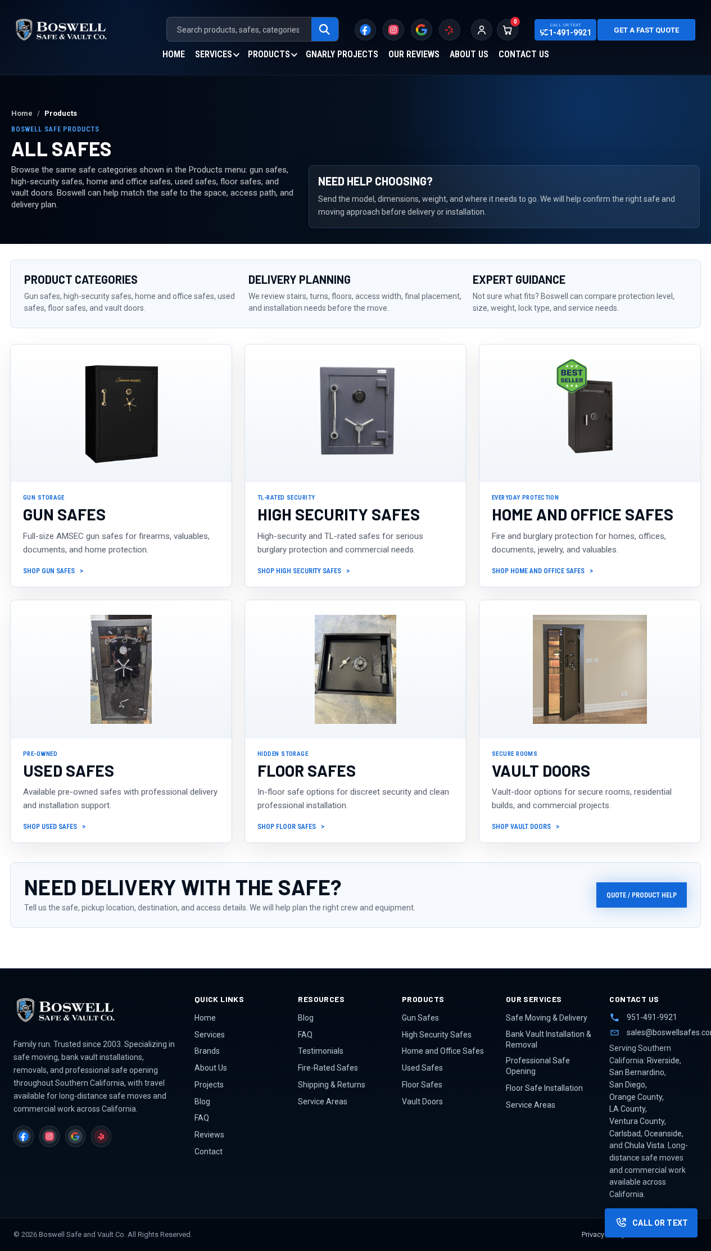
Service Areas (322, 1101)
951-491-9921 (652, 1017)
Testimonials (320, 1050)
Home (173, 54)
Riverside (663, 1060)
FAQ (201, 1117)
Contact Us (524, 54)
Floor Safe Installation (544, 1088)
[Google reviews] (421, 29)
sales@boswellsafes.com (662, 1032)
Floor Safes (422, 1084)
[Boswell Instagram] (393, 29)
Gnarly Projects (342, 54)
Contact (208, 1151)
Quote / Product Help (641, 895)
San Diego (627, 1084)
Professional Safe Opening (538, 1066)
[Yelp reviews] (449, 29)
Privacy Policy (603, 1234)
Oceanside (663, 1133)
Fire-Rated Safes (328, 1067)
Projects (209, 1084)
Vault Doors (422, 1101)
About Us (469, 54)
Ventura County (636, 1121)
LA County (627, 1108)
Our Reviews (414, 54)
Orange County (635, 1097)
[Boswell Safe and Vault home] (96, 1010)
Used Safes (422, 1067)
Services (213, 54)
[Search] (324, 29)
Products (269, 54)
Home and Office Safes (443, 1050)
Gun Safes (420, 1017)
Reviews (209, 1134)
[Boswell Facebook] (365, 29)
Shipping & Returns (331, 1084)
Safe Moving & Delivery (546, 1017)
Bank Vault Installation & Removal (548, 1039)
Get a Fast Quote (646, 30)
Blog (202, 1101)
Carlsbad (625, 1133)
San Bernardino (636, 1072)
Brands (207, 1050)
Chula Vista (644, 1145)
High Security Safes (437, 1034)
